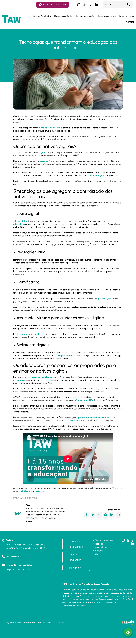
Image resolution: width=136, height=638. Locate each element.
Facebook (39, 491)
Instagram (27, 491)
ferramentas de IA (30, 334)
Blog (132, 16)
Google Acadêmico (66, 355)
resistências (19, 380)
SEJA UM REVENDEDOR (76, 544)
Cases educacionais (106, 16)
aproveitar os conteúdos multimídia (94, 417)
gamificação (104, 298)
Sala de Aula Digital (42, 16)
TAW (28, 505)
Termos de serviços (104, 540)
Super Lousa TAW (84, 400)
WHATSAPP (77, 568)
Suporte (123, 16)
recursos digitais (97, 175)
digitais (42, 152)
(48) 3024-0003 (13, 556)
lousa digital (21, 221)
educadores (19, 224)
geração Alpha (47, 161)
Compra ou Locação (85, 16)
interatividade (75, 420)
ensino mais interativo (51, 127)
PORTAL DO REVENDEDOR (76, 557)
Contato (130, 22)
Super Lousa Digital (63, 16)
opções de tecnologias (41, 377)
